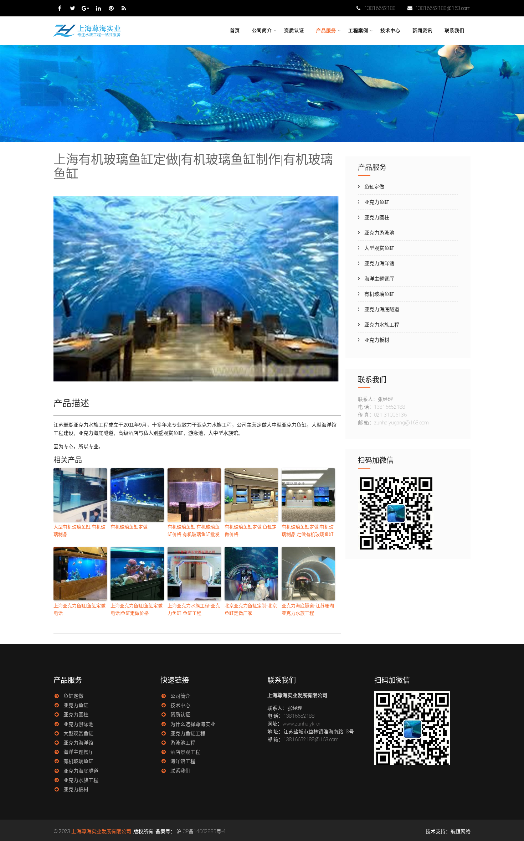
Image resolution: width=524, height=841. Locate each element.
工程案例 (358, 30)
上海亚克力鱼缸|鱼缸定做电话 (79, 609)
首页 (235, 30)
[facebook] (59, 8)
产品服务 (326, 30)
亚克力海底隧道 (381, 309)
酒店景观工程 (185, 752)
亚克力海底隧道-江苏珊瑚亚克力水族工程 (308, 609)
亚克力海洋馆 (379, 263)
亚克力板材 (376, 340)
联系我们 (454, 30)
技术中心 (390, 30)
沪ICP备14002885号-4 (201, 831)
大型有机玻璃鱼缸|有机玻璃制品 (79, 530)
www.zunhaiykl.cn (302, 724)
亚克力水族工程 (381, 324)
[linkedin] (98, 8)
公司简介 (262, 30)
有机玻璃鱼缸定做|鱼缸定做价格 (251, 530)
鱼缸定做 (374, 187)
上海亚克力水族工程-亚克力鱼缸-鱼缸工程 (194, 609)
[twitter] (72, 8)
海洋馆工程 (182, 761)
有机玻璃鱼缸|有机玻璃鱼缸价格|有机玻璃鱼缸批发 (194, 530)
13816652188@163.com (443, 8)
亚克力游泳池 (379, 233)
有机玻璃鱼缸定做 (129, 527)
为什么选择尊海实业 (192, 724)
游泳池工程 (182, 742)
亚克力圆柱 (376, 217)
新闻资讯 (422, 30)
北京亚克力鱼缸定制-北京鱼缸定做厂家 (251, 609)
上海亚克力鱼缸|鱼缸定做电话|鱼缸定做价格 (137, 609)
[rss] (124, 8)
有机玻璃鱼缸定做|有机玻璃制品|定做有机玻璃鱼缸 (308, 530)
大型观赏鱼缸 (379, 248)
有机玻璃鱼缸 (379, 294)
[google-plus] (85, 8)
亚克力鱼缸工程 (187, 733)
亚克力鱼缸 (376, 202)
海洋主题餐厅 (379, 279)
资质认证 (294, 30)
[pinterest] (111, 8)
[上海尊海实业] (87, 36)
